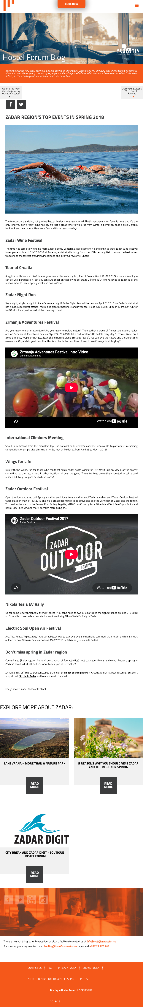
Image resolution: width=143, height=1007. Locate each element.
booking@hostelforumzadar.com (60, 946)
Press (84, 979)
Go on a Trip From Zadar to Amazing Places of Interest (11, 91)
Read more (34, 785)
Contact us (35, 968)
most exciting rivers (76, 673)
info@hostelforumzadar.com (101, 941)
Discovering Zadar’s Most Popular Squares (132, 91)
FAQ (50, 968)
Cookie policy (91, 968)
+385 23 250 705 (99, 946)
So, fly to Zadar (27, 676)
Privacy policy (67, 968)
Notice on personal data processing (51, 979)
